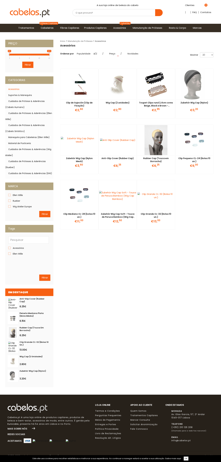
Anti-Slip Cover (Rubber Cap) (117, 158)
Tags (11, 228)
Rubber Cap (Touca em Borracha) (156, 160)
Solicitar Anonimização (144, 424)
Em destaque (18, 292)
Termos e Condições (107, 410)
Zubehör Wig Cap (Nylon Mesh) (79, 160)
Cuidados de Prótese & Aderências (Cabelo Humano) (25, 104)
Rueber (16, 201)
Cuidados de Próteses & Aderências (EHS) (30, 173)
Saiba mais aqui (173, 458)
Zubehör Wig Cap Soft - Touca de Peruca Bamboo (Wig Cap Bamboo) (117, 216)
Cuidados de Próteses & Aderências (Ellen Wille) (28, 116)
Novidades (132, 53)
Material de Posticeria (19, 143)
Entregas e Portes (105, 424)
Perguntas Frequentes (108, 415)
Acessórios (120, 28)
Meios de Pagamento (107, 419)
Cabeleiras (48, 28)
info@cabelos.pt (181, 440)
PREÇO (12, 43)
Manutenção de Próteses (148, 28)
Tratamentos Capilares (144, 415)
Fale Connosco (139, 428)
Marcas (198, 28)
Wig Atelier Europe (22, 206)
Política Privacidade (107, 428)
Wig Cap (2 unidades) (118, 102)
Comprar (75, 114)
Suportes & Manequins (20, 95)
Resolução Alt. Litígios (108, 437)
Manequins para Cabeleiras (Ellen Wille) (29, 137)
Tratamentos (26, 28)
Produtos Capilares (96, 28)
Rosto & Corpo (178, 28)
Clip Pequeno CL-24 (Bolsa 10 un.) (194, 160)
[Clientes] (196, 5)
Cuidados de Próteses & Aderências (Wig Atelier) (28, 152)
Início (62, 41)
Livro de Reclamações (108, 433)
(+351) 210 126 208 (182, 427)
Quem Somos (138, 410)
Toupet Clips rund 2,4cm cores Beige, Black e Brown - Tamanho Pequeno (156, 105)
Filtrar (28, 64)
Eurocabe (13, 423)
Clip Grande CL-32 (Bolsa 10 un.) (156, 215)
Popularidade (84, 53)
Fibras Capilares (70, 28)
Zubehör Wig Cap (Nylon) (194, 102)
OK (186, 458)
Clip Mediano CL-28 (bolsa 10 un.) (79, 215)
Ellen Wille (18, 195)
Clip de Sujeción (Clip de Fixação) (79, 104)
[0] (202, 5)
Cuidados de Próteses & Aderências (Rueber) (25, 164)
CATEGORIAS (16, 80)
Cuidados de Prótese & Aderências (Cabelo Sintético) (25, 128)
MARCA (13, 186)
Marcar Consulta (140, 419)
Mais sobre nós (18, 428)
